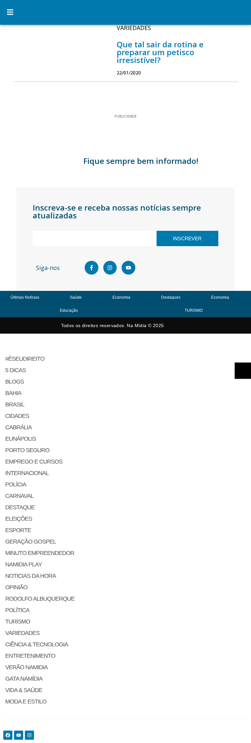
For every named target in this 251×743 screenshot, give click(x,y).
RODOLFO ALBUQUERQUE (40, 598)
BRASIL (14, 404)
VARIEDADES (22, 633)
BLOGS (14, 381)
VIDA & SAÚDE (23, 690)
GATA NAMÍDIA (23, 678)
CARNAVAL (19, 496)
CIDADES (17, 416)
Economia (121, 297)
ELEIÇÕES (18, 518)
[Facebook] (7, 735)
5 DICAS (15, 370)
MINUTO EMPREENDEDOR (39, 553)
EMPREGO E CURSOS (33, 461)
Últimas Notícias (24, 297)
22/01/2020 (129, 73)
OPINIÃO (16, 587)
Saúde (76, 297)
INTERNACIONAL (27, 473)
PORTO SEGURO (27, 450)
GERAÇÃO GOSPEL (30, 541)
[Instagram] (110, 268)
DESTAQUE (20, 507)
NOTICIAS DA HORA (30, 576)
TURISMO (194, 310)
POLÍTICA (17, 610)
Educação (69, 310)
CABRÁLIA (18, 427)
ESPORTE (18, 530)
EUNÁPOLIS (20, 438)
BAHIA (13, 393)
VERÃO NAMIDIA (26, 667)
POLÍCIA (15, 484)
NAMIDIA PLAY (23, 564)
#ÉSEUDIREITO (24, 359)
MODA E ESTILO (25, 701)
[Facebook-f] (91, 268)
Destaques (170, 297)
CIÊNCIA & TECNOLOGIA (36, 644)
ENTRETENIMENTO (30, 656)
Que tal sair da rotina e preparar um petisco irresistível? (160, 52)
